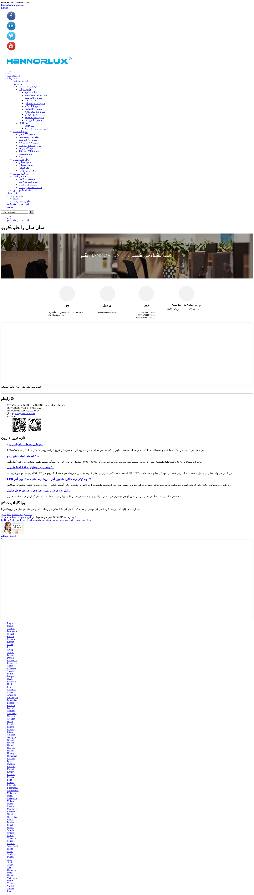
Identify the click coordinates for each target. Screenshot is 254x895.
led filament (22, 520)
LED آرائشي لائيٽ (28, 86)
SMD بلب (23, 123)
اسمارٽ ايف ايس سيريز (36, 95)
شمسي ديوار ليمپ (28, 184)
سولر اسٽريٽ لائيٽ (28, 182)
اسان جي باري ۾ (16, 195)
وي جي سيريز (25, 154)
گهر (9, 72)
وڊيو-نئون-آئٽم (13, 75)
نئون (21, 156)
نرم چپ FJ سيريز (33, 120)
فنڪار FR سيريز (33, 106)
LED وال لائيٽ (8, 520)
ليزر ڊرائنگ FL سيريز (35, 114)
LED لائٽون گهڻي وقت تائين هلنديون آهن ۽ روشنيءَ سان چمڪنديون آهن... (50, 479)
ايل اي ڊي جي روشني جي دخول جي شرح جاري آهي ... (39, 490)
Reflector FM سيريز (34, 117)
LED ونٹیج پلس (20, 131)
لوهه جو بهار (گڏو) (27, 170)
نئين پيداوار (12, 193)
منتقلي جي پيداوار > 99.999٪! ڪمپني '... (30, 467)
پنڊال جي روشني (21, 159)
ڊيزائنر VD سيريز (27, 148)
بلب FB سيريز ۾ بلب (35, 103)
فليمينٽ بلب (25, 89)
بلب (71, 520)
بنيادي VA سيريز (27, 134)
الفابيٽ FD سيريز (33, 109)
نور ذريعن (17, 84)
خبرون (10, 207)
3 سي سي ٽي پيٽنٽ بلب (36, 128)
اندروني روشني (20, 81)
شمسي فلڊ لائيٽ (27, 179)
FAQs (16, 198)
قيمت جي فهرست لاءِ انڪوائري (16, 514)
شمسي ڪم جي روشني (30, 187)
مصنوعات (12, 78)
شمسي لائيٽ (19, 176)
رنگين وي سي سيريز (29, 137)
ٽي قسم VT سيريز (28, 140)
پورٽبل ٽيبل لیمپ (21, 173)
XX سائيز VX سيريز (29, 142)
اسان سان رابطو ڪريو (18, 204)
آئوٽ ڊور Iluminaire (22, 190)
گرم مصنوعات (24, 517)
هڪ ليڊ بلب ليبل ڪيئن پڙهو (23, 455)
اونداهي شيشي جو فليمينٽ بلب (44, 520)
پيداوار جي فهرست (22, 201)
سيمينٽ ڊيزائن (26, 165)
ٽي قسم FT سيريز (33, 98)
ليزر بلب (64, 520)
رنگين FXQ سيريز (33, 100)
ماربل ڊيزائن (25, 162)
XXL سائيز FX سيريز (35, 112)
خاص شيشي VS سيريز (30, 145)
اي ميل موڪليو (8, 536)
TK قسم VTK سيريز (29, 151)
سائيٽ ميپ (9, 517)
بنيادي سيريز (31, 92)
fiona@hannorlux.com (12, 5)
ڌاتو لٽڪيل (24, 168)
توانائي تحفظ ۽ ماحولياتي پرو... (25, 444)
